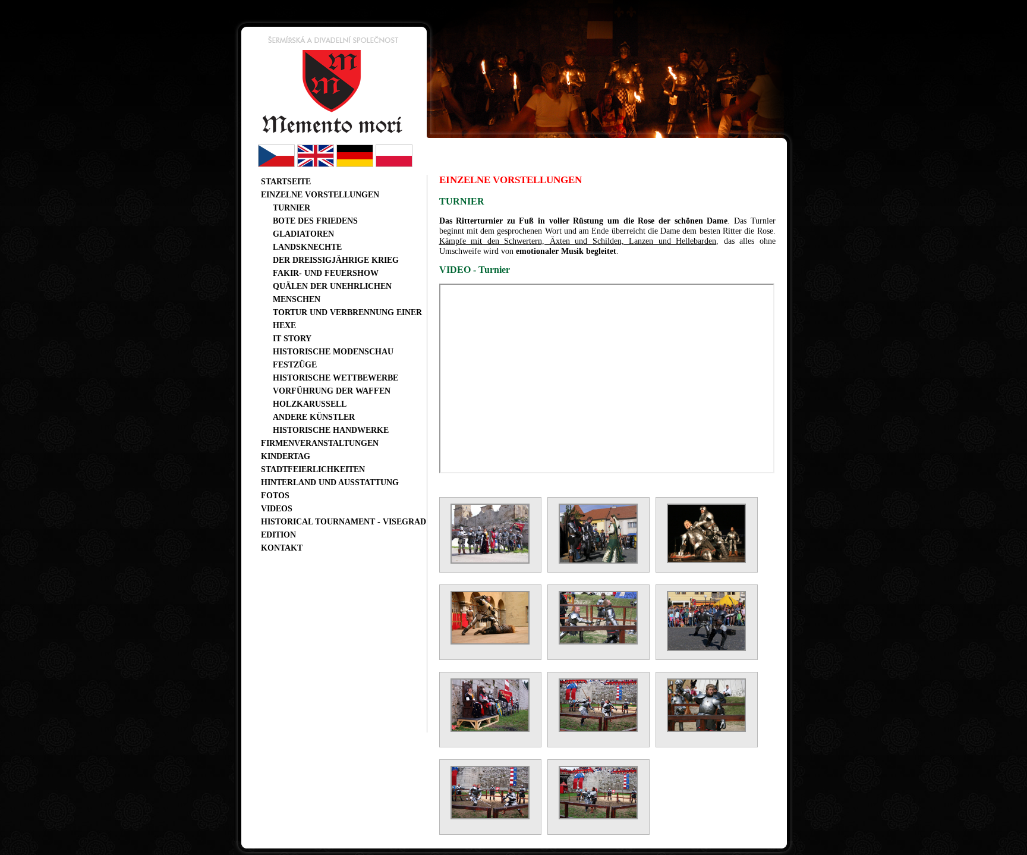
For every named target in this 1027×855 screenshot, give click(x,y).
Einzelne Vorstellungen (320, 194)
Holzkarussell (309, 403)
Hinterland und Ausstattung (330, 482)
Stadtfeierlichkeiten (313, 469)
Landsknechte (307, 247)
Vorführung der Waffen (331, 390)
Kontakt (282, 547)
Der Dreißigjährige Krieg (336, 260)
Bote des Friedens (315, 220)
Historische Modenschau (333, 351)
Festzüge (295, 364)
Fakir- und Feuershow (326, 273)
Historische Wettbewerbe (335, 377)
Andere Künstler (314, 417)
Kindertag (285, 456)
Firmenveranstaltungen (320, 443)
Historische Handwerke (331, 430)
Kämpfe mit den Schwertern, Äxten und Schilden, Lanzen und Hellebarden (578, 241)
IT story (292, 338)
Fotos (275, 495)
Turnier (291, 207)
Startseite (286, 181)
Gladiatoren (303, 233)
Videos (276, 508)
